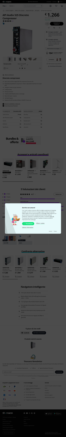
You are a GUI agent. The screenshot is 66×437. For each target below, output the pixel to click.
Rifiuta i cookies (40, 223)
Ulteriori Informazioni (27, 227)
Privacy (55, 231)
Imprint (50, 231)
